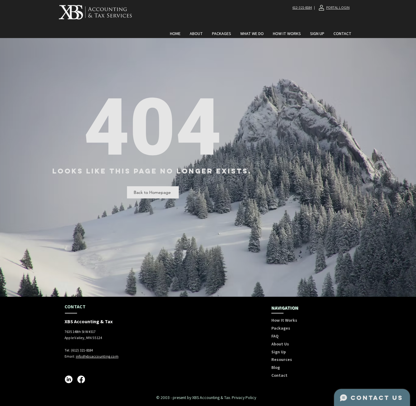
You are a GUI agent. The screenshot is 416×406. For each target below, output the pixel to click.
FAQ (275, 336)
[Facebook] (81, 379)
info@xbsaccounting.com (97, 356)
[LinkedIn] (68, 379)
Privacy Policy (244, 397)
